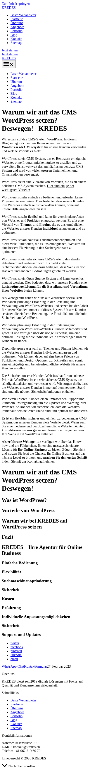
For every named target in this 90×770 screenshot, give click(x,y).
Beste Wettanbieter (23, 15)
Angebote (17, 27)
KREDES (9, 7)
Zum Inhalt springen (16, 3)
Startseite (16, 19)
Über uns (16, 23)
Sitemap (16, 43)
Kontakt (16, 39)
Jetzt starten (10, 54)
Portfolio (16, 31)
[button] (45, 50)
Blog (13, 35)
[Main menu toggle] (9, 64)
